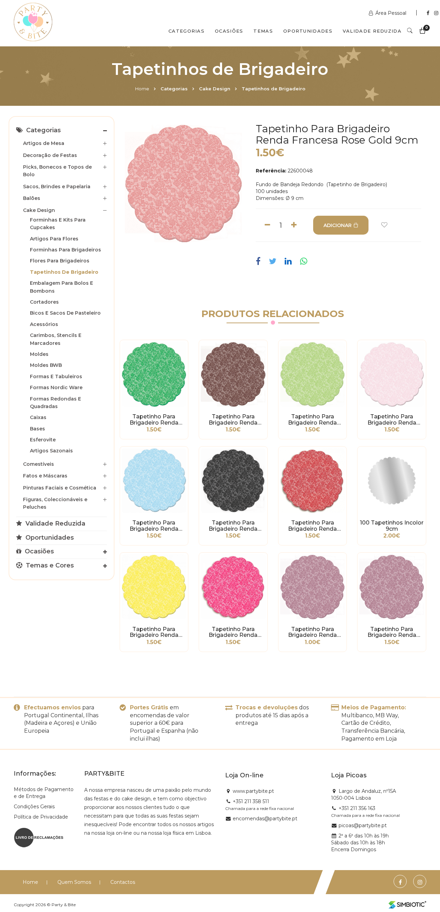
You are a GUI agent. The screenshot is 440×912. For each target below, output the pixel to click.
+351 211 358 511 (251, 801)
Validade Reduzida (372, 31)
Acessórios (44, 324)
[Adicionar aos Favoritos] (384, 225)
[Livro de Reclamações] (39, 837)
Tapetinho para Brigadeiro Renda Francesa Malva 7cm (312, 632)
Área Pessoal (391, 13)
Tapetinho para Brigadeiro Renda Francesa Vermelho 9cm (312, 526)
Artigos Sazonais (51, 451)
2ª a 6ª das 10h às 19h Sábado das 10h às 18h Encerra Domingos (360, 843)
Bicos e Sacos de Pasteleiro (65, 313)
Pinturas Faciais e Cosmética (59, 488)
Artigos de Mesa (43, 143)
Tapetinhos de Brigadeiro (273, 88)
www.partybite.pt (253, 791)
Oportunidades (307, 31)
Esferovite (43, 440)
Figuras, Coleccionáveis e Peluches (55, 503)
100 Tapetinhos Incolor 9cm (392, 526)
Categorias (186, 31)
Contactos (122, 882)
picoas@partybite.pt (363, 825)
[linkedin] (288, 261)
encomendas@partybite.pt (265, 818)
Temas (263, 31)
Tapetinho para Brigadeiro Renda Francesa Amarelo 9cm (154, 632)
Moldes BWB (46, 365)
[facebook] (260, 261)
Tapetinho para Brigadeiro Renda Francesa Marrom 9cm (233, 420)
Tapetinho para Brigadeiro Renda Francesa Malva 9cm (391, 632)
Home (142, 88)
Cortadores (44, 302)
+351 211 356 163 (357, 808)
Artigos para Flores (54, 239)
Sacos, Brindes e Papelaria (56, 186)
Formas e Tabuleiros (56, 376)
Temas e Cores (49, 565)
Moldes (39, 354)
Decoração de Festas (50, 155)
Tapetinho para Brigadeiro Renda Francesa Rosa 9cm (391, 420)
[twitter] (272, 261)
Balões (31, 198)
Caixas (38, 417)
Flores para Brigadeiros (59, 261)
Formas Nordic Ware (56, 387)
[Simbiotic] (407, 905)
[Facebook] (429, 13)
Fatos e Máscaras (45, 476)
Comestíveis (38, 464)
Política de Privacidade (41, 817)
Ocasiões (229, 31)
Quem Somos (74, 882)
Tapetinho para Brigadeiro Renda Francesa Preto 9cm (233, 526)
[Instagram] (436, 13)
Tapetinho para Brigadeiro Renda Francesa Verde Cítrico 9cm (313, 420)
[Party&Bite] (33, 23)
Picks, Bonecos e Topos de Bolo (57, 171)
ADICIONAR (337, 225)
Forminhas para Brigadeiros (65, 250)
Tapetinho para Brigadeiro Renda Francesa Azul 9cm (154, 526)
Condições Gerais (34, 806)
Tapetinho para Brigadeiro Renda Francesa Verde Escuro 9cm (154, 420)
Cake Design (214, 88)
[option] (183, 183)
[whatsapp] (304, 261)
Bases (37, 429)
